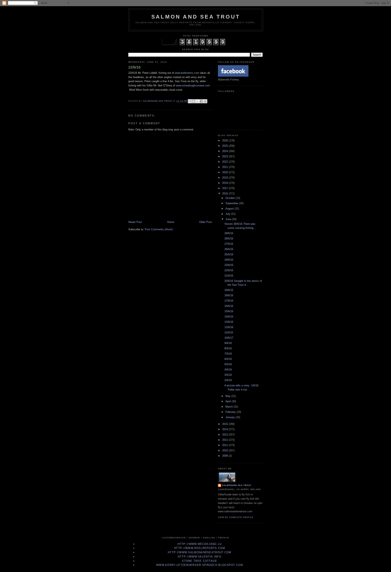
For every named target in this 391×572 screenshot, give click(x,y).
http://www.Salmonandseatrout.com (199, 552)
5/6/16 (228, 364)
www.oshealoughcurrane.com (193, 85)
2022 (225, 161)
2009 (225, 455)
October (230, 197)
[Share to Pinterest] (205, 101)
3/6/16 (228, 374)
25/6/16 (228, 254)
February (231, 411)
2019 (225, 177)
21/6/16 (228, 275)
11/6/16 (228, 332)
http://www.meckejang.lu (200, 544)
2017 (225, 188)
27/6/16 (228, 243)
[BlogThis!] (194, 101)
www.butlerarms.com (187, 72)
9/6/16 (228, 343)
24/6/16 (228, 259)
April (228, 401)
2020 (225, 172)
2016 (225, 193)
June (228, 219)
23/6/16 (228, 265)
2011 (225, 445)
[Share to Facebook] (201, 101)
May (228, 396)
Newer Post (135, 222)
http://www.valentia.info (199, 556)
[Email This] (190, 101)
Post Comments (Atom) (159, 229)
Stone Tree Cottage (199, 560)
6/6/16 (228, 358)
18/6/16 (228, 295)
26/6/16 (228, 249)
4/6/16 (228, 369)
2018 (225, 182)
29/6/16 (228, 233)
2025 (225, 145)
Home (170, 222)
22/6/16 (228, 270)
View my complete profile (235, 517)
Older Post (205, 222)
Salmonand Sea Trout (236, 485)
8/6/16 (228, 348)
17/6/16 (228, 300)
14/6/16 (228, 316)
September (232, 203)
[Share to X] (198, 101)
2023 (225, 156)
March (229, 406)
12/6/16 (228, 327)
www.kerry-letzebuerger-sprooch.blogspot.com (199, 564)
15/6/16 (228, 311)
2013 (225, 434)
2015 (225, 423)
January (230, 417)
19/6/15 (228, 290)
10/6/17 (228, 337)
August (230, 208)
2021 (225, 167)
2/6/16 (228, 380)
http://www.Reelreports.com (199, 548)
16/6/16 (228, 305)
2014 (225, 429)
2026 (225, 140)
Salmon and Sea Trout (195, 17)
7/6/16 (228, 353)
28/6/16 (228, 238)
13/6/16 (228, 321)
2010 (225, 450)
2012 (225, 439)
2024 (225, 151)
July (228, 213)
